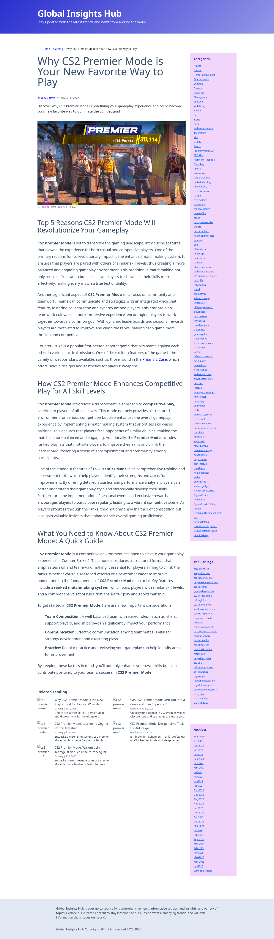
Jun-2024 (198, 754)
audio (197, 477)
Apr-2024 (199, 776)
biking (197, 217)
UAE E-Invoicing (202, 177)
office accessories (203, 356)
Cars (196, 124)
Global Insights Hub (79, 13)
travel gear (199, 311)
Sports (197, 146)
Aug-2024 (199, 812)
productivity (200, 293)
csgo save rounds (203, 618)
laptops (197, 352)
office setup (200, 481)
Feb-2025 (199, 848)
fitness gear (200, 396)
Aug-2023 (199, 799)
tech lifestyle (200, 463)
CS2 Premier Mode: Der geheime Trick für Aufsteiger (157, 726)
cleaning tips (200, 370)
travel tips (199, 432)
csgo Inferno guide (203, 685)
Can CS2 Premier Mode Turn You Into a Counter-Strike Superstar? (157, 702)
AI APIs (197, 195)
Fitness (197, 65)
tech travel (199, 419)
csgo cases (199, 676)
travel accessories (203, 378)
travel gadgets (201, 325)
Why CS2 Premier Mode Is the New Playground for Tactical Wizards (79, 702)
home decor (200, 365)
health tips (199, 253)
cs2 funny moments (204, 627)
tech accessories (202, 191)
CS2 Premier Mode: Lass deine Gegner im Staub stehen (81, 726)
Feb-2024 (199, 785)
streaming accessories (205, 276)
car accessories (202, 209)
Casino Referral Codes (205, 530)
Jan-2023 (198, 750)
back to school (201, 231)
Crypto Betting (201, 522)
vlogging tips (200, 338)
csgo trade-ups (201, 644)
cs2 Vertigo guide (203, 595)
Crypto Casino (201, 495)
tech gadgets (200, 200)
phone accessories (203, 267)
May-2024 (199, 843)
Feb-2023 (199, 835)
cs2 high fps (200, 600)
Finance (198, 88)
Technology (200, 133)
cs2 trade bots (201, 698)
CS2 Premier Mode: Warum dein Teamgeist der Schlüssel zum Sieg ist (80, 749)
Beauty (197, 141)
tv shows (198, 622)
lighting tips (200, 285)
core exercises (201, 568)
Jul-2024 (198, 772)
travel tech (199, 468)
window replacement (204, 609)
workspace (199, 320)
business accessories (205, 428)
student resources (203, 343)
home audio (200, 258)
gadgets (198, 262)
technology (199, 204)
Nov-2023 (199, 821)
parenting (199, 401)
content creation (202, 423)
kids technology (202, 298)
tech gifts (198, 280)
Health (197, 110)
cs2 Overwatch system (205, 631)
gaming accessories (204, 392)
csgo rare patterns (203, 613)
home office (200, 213)
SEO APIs (198, 155)
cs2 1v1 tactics (201, 640)
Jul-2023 (198, 830)
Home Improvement (204, 74)
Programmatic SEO (204, 150)
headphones (200, 454)
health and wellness (204, 235)
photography (200, 186)
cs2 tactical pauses (203, 667)
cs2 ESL (198, 662)
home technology (203, 450)
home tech (199, 499)
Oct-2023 (198, 741)
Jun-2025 (198, 866)
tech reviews (200, 316)
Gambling (199, 164)
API (195, 517)
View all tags (201, 703)
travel (197, 289)
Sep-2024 (199, 839)
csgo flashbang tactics (205, 689)
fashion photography (204, 680)
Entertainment (201, 79)
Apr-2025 (199, 852)
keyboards (199, 441)
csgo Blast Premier (203, 577)
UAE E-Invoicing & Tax (205, 526)
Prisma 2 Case (154, 359)
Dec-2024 (199, 745)
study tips (199, 694)
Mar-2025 (199, 857)
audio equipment (202, 374)
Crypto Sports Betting (205, 504)
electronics (199, 437)
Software (198, 83)
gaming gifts (200, 334)
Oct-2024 (198, 763)
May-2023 (199, 767)
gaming (198, 240)
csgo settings (200, 586)
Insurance (199, 92)
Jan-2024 (198, 781)
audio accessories (203, 414)
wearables (199, 302)
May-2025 (199, 861)
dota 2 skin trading (203, 649)
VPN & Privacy (201, 535)
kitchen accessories (204, 490)
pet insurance (201, 671)
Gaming (58, 48)
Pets (196, 115)
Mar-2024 (199, 826)
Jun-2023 (198, 808)
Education (199, 101)
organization (200, 459)
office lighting (201, 446)
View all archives (203, 870)
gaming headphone (204, 591)
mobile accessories (204, 271)
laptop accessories (203, 222)
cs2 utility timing (202, 604)
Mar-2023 (199, 736)
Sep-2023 (199, 759)
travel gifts (199, 329)
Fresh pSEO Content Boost (207, 513)
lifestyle (198, 387)
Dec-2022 (199, 794)
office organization (203, 307)
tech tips (198, 383)
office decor (200, 249)
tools (196, 410)
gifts (196, 244)
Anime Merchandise (204, 159)
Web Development (203, 128)
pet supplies (200, 361)
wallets (197, 226)
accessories (200, 173)
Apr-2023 (199, 817)
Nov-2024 (199, 803)
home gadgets (201, 472)
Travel (197, 119)
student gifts (200, 347)
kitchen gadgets (202, 486)
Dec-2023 (199, 790)
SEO (196, 137)
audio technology (203, 182)
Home (46, 48)
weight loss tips (202, 573)
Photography (200, 97)
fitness (197, 168)
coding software (202, 636)
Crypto (197, 508)
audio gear (199, 405)
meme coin (199, 653)
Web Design (200, 106)
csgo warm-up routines (206, 582)
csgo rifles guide (202, 658)
